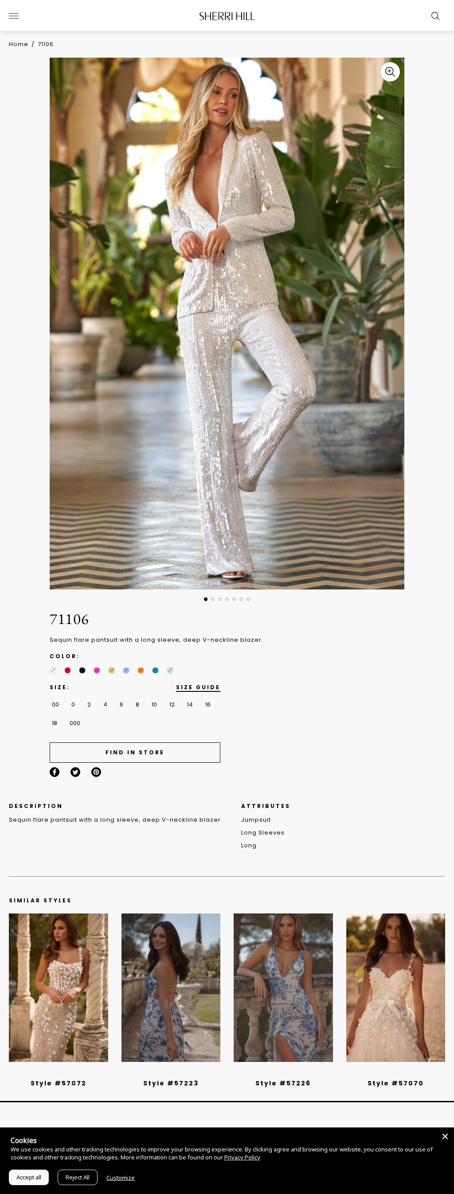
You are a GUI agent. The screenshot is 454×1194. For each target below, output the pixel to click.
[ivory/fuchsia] (174, 1071)
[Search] (433, 16)
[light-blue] (170, 670)
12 (172, 704)
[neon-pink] (97, 670)
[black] (82, 670)
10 (154, 704)
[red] (67, 670)
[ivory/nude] (68, 1071)
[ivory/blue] (167, 1071)
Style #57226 (283, 1083)
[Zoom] (390, 72)
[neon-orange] (140, 670)
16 (208, 704)
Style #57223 (171, 1083)
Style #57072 (58, 1083)
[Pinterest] (96, 772)
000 (75, 723)
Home (18, 44)
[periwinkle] (126, 670)
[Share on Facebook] (54, 772)
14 (190, 704)
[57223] (171, 987)
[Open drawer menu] (13, 16)
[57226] (283, 987)
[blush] (61, 1071)
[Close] (445, 1136)
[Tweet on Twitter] (75, 772)
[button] (205, 599)
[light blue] (55, 1071)
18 (54, 723)
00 (55, 704)
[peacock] (155, 670)
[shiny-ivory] (53, 670)
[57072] (58, 987)
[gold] (111, 670)
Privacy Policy (242, 1157)
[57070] (396, 987)
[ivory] (385, 1071)
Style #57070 (396, 1083)
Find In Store (135, 752)
